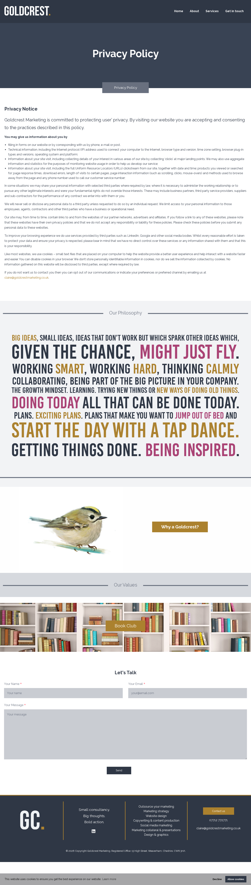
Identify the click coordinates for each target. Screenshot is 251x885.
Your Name (13, 684)
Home (178, 11)
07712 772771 (218, 820)
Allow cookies (235, 879)
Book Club (125, 625)
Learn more (109, 879)
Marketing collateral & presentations (156, 830)
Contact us (218, 811)
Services (212, 11)
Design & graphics (156, 834)
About (194, 11)
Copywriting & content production (156, 820)
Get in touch (234, 11)
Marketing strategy (156, 811)
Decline (217, 879)
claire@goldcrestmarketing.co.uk (26, 277)
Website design (156, 816)
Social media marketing (156, 825)
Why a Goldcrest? (180, 526)
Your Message (15, 705)
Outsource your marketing (156, 806)
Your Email (136, 684)
